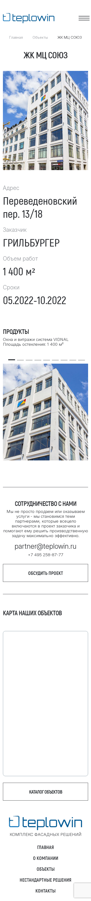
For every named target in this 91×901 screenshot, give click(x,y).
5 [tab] (46, 357)
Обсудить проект (45, 573)
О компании (45, 858)
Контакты (45, 890)
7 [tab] (64, 357)
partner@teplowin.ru (45, 546)
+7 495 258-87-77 (45, 554)
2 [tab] (20, 357)
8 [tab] (72, 357)
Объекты (40, 37)
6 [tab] (55, 357)
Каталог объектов (45, 792)
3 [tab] (29, 357)
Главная (16, 37)
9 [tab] (81, 357)
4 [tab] (37, 357)
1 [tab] (11, 357)
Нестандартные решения (45, 880)
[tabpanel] (45, 412)
